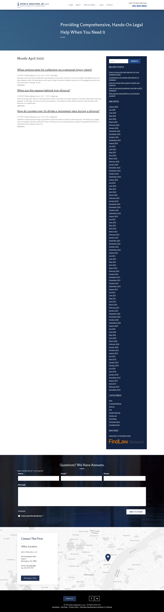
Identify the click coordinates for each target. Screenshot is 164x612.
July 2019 (112, 356)
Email (64, 473)
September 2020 (115, 323)
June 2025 (112, 149)
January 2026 (113, 128)
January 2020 (113, 347)
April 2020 (112, 338)
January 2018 (113, 375)
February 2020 (114, 344)
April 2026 (112, 119)
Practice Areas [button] (89, 5)
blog (110, 401)
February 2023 (114, 235)
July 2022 (112, 256)
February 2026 (114, 125)
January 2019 (113, 362)
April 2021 (112, 301)
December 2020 (114, 314)
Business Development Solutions (92, 607)
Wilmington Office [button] (30, 578)
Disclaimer (21, 511)
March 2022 (113, 268)
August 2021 (113, 289)
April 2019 (112, 359)
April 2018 (112, 371)
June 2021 (112, 295)
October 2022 (114, 247)
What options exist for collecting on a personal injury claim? (54, 69)
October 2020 (114, 320)
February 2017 (114, 387)
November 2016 (114, 390)
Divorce (111, 407)
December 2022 (114, 241)
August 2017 (113, 381)
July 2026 (112, 110)
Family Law (54, 96)
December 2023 (114, 204)
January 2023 (113, 238)
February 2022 (114, 271)
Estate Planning (114, 413)
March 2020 (113, 341)
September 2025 (115, 140)
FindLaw (109, 607)
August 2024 (113, 180)
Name (20, 473)
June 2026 (112, 113)
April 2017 (112, 384)
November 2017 (114, 378)
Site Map (64, 607)
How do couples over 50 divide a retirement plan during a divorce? (58, 111)
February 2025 (114, 161)
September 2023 (115, 213)
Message (22, 485)
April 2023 (112, 228)
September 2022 (115, 250)
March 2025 (113, 158)
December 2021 (114, 277)
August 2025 (113, 143)
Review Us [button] (69, 599)
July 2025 (112, 146)
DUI (110, 410)
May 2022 (112, 262)
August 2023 (113, 216)
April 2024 (112, 192)
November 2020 (114, 317)
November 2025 (114, 134)
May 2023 (112, 225)
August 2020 (113, 326)
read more (21, 85)
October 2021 (114, 283)
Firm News (54, 75)
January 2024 (113, 201)
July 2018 (112, 368)
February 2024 (114, 198)
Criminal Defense (115, 404)
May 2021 (112, 298)
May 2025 (112, 152)
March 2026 (113, 122)
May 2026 (112, 116)
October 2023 (114, 210)
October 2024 (114, 174)
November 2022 (114, 244)
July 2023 (112, 219)
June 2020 (112, 332)
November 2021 (114, 280)
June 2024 (112, 186)
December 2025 (114, 131)
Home (71, 5)
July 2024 (112, 183)
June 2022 (112, 259)
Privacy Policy (73, 607)
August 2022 (113, 253)
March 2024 (113, 195)
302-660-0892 (139, 5)
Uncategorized (114, 425)
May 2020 (112, 335)
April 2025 (112, 155)
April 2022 (112, 265)
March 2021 (113, 305)
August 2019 (113, 353)
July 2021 (112, 292)
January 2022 (113, 274)
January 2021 (113, 311)
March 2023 (113, 231)
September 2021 (115, 286)
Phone (106, 473)
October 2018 (114, 365)
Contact (109, 5)
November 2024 (114, 171)
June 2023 (112, 222)
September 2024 (115, 177)
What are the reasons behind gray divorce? (43, 90)
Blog (102, 5)
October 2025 (114, 137)
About (78, 5)
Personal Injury (114, 422)
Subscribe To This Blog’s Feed (119, 436)
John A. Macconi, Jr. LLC (32, 75)
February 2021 (114, 308)
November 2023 (114, 207)
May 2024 (112, 189)
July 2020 (112, 329)
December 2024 (114, 168)
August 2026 (113, 107)
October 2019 (114, 350)
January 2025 (113, 165)
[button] (162, 598)
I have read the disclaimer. (32, 516)
